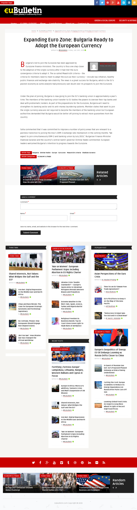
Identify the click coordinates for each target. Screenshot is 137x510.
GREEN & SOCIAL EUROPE (104, 20)
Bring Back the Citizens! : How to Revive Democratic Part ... (56, 489)
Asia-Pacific (100, 256)
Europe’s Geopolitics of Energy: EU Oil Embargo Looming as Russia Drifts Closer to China (110, 352)
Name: (23, 213)
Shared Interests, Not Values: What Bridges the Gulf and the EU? (24, 276)
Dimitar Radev (45, 153)
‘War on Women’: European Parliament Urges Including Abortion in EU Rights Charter (66, 269)
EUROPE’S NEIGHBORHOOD (115, 26)
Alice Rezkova (111, 292)
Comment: (24, 202)
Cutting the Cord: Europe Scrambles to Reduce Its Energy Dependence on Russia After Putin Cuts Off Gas (115, 387)
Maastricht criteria (74, 153)
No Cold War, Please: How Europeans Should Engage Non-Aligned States (29, 323)
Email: (72, 213)
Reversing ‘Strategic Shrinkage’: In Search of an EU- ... (75, 181)
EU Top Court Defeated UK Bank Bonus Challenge (19, 489)
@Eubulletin (63, 50)
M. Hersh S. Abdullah (113, 318)
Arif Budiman (110, 306)
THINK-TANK (83, 32)
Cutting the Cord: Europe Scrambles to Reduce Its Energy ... (38, 181)
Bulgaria (36, 153)
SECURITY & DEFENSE (60, 349)
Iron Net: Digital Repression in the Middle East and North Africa (30, 292)
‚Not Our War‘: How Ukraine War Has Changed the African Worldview (29, 337)
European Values (48, 485)
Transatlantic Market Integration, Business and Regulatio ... (94, 489)
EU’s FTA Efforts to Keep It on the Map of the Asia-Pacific (115, 301)
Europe (54, 153)
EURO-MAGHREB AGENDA (102, 32)
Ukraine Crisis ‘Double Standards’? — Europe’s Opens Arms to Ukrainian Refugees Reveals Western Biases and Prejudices (72, 287)
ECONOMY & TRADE (66, 32)
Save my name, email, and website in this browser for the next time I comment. (49, 227)
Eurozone (62, 153)
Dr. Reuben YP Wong (109, 280)
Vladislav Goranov (88, 153)
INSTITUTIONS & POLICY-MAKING (40, 32)
